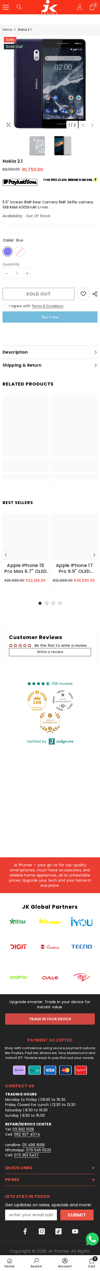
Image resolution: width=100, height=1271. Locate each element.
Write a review (50, 651)
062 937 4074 (27, 1134)
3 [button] (53, 603)
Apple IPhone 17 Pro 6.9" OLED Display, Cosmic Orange (74, 568)
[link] (25, 465)
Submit (77, 1215)
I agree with (20, 306)
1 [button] (40, 603)
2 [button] (46, 603)
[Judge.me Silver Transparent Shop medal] (63, 700)
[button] (82, 125)
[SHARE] (93, 294)
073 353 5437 (26, 1155)
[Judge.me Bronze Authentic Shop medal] (50, 722)
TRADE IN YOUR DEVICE (50, 1019)
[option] (50, 83)
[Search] (19, 7)
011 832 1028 (23, 1129)
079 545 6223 (38, 1150)
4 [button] (60, 603)
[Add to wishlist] (83, 293)
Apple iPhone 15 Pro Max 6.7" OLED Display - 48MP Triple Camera (25, 568)
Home (7, 29)
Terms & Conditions (47, 306)
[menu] (6, 7)
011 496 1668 (33, 1144)
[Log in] (80, 7)
